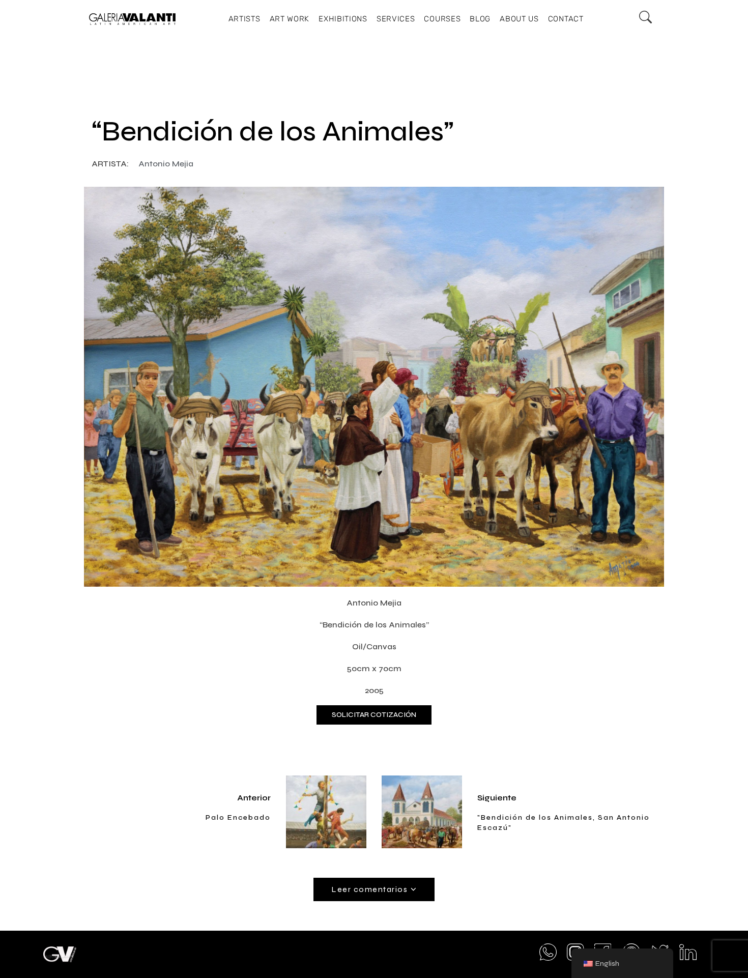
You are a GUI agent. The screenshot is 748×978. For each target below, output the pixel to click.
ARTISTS (244, 18)
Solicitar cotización (374, 714)
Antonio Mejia (165, 163)
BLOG (480, 18)
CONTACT (566, 18)
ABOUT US (519, 18)
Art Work (290, 18)
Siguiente (496, 797)
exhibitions (343, 18)
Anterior (254, 797)
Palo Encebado (238, 817)
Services (396, 18)
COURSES (442, 18)
